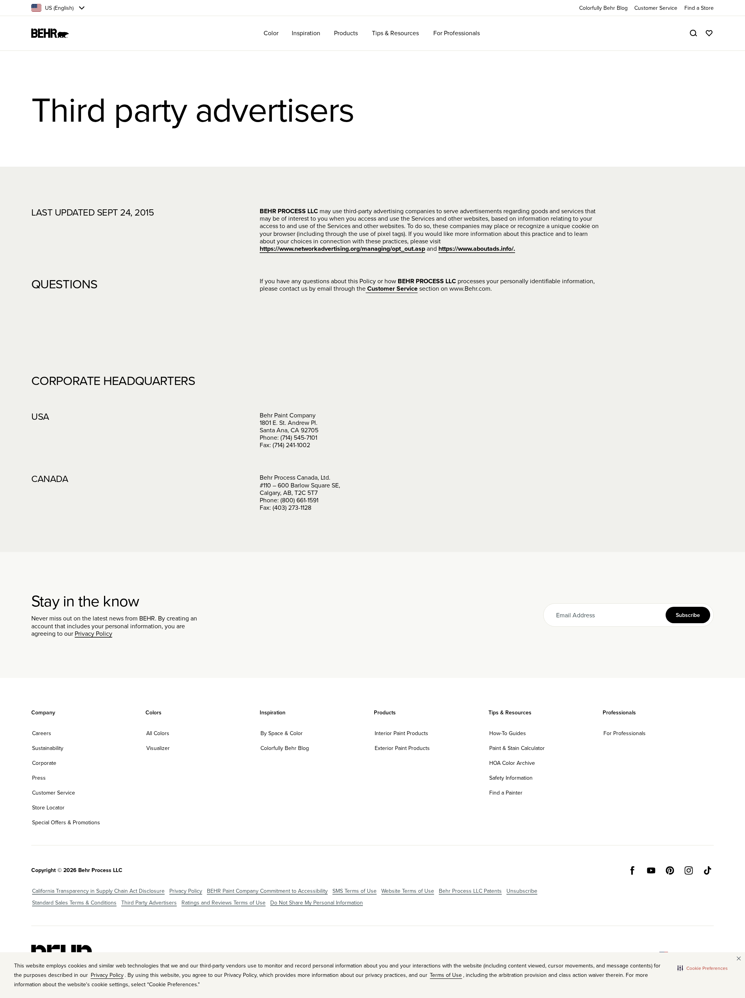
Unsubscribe (521, 891)
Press (39, 778)
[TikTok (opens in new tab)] (707, 870)
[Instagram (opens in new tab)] (688, 870)
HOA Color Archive (512, 763)
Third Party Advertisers (149, 902)
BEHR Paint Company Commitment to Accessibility (267, 891)
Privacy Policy (93, 633)
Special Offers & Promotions (66, 822)
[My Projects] (709, 33)
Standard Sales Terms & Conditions (74, 902)
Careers (41, 733)
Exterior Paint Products (402, 748)
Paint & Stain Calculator (517, 748)
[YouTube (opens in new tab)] (651, 870)
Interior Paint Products (401, 733)
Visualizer (158, 748)
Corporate (44, 763)
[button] (702, 968)
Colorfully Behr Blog (284, 748)
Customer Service (392, 288)
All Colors (157, 733)
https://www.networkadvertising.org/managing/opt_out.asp (342, 248)
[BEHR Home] (50, 33)
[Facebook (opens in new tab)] (632, 870)
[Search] (693, 33)
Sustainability (47, 748)
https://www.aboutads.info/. (476, 248)
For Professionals (624, 733)
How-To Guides (507, 733)
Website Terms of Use (407, 891)
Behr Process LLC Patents (470, 891)
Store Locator (48, 807)
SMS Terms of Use (354, 891)
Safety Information (511, 778)
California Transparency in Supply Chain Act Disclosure (98, 891)
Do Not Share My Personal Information (316, 902)
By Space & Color (281, 733)
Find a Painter (505, 793)
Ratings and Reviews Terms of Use (223, 902)
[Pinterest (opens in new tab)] (670, 870)
